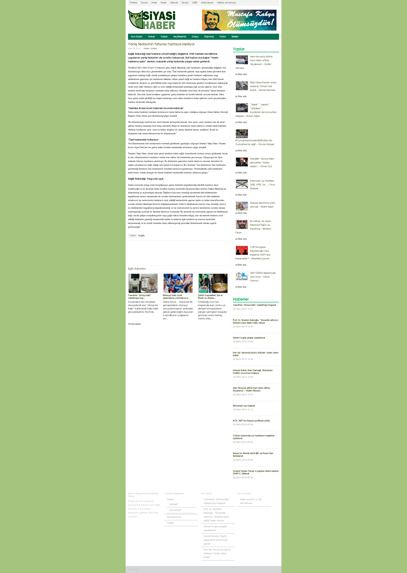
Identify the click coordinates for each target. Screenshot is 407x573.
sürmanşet (175, 510)
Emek (154, 3)
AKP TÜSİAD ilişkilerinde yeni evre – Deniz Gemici (263, 277)
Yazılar (164, 37)
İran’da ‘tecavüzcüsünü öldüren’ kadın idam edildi (217, 554)
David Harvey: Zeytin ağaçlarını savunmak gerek (216, 540)
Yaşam (133, 236)
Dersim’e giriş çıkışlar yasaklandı (249, 338)
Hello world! (246, 499)
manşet (153, 49)
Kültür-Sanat (207, 3)
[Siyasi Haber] (152, 20)
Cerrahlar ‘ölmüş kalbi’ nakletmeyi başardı (254, 305)
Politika (133, 3)
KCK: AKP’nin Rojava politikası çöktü (251, 421)
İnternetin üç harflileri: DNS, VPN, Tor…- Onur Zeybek (262, 185)
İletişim (235, 37)
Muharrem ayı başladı (244, 406)
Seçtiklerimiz (179, 37)
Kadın (164, 3)
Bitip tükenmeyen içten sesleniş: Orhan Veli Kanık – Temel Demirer (263, 86)
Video (222, 37)
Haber (151, 37)
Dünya (144, 3)
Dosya (195, 37)
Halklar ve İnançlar (226, 3)
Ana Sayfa (136, 37)
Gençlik (174, 3)
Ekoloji (185, 3)
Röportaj (209, 37)
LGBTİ (194, 3)
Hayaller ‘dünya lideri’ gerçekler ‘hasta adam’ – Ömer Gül (262, 163)
